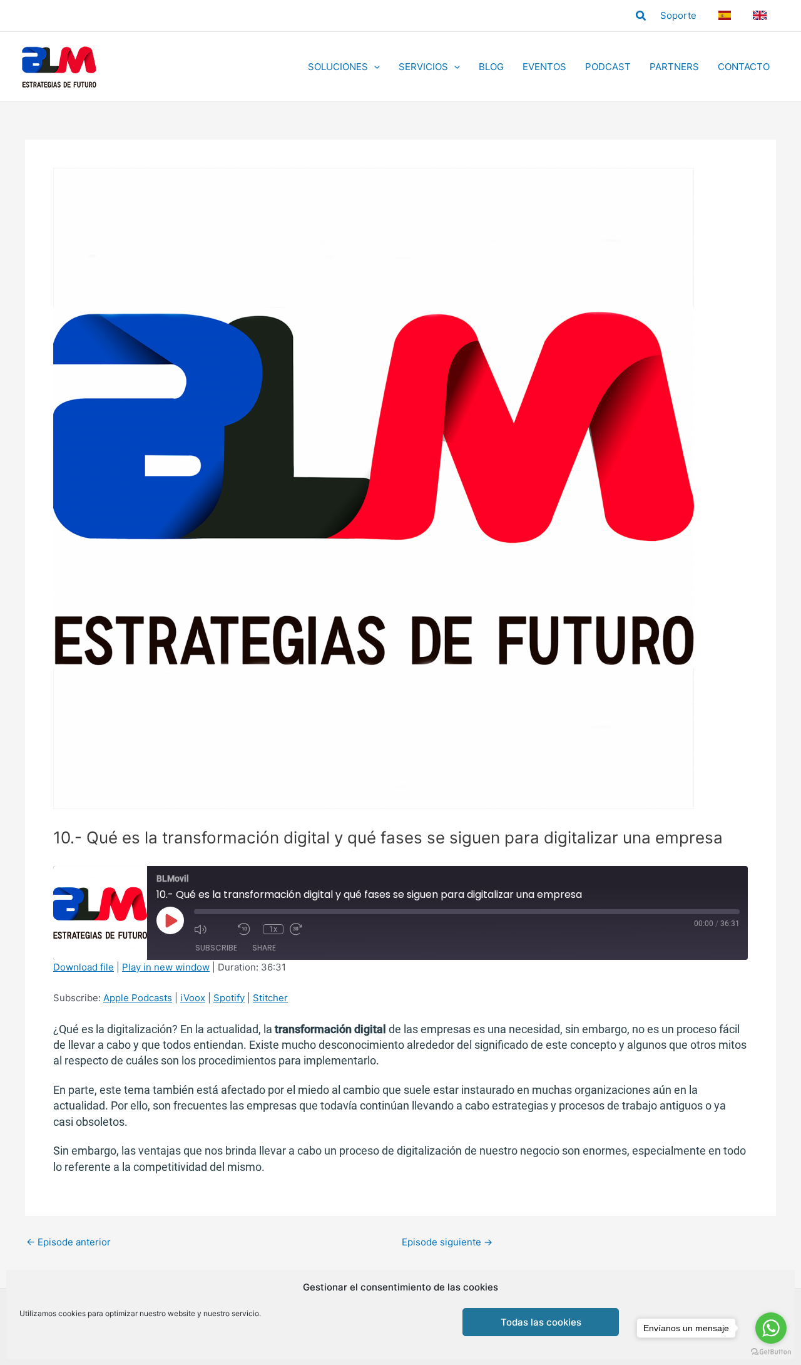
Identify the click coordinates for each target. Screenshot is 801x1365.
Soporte (678, 15)
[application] (374, 67)
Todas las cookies (541, 1322)
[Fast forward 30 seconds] (308, 929)
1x (273, 929)
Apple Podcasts (137, 998)
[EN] (761, 15)
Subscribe (216, 947)
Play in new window (166, 967)
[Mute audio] (213, 929)
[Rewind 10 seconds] (247, 929)
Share (264, 947)
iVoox (192, 998)
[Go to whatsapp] (771, 1328)
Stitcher (270, 998)
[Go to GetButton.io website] (771, 1352)
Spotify (229, 998)
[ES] (726, 15)
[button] (641, 16)
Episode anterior (68, 1242)
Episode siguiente (447, 1242)
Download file (83, 967)
